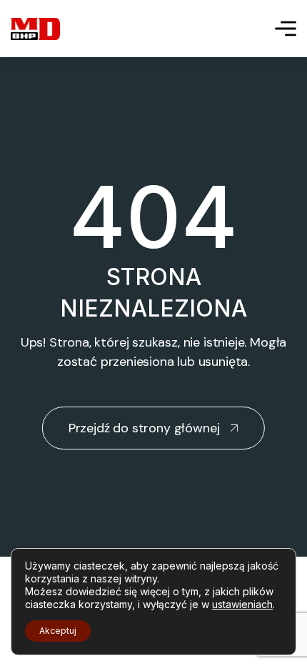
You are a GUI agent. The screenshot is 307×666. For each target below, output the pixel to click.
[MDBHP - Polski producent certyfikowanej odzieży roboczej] (35, 29)
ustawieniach (242, 604)
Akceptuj (57, 630)
